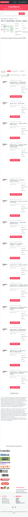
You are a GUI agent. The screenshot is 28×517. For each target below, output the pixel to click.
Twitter (17, 501)
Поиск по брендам (20, 490)
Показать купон (15, 116)
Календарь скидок (6, 502)
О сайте (15, 2)
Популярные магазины (14, 446)
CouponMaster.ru (4, 18)
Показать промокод (16, 96)
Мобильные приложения (21, 492)
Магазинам (4, 498)
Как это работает (6, 499)
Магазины (11, 18)
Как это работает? (23, 2)
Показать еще (14, 393)
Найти (21, 13)
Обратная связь (5, 501)
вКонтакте (15, 507)
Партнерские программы (21, 489)
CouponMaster (14, 7)
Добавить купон (4, 2)
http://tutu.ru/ (25, 31)
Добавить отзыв (13, 86)
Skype (17, 499)
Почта (17, 498)
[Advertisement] (14, 54)
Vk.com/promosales (20, 502)
